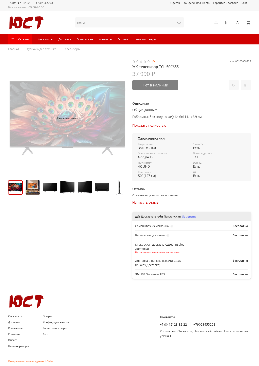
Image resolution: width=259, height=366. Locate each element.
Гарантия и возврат (225, 3)
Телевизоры (71, 49)
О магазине (85, 39)
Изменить (189, 216)
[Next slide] (121, 118)
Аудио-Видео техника (41, 49)
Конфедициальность (197, 3)
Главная (13, 49)
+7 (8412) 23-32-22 (19, 3)
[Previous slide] (14, 118)
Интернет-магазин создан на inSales (30, 361)
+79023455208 (44, 3)
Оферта (175, 3)
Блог (244, 3)
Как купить (45, 39)
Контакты (105, 39)
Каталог (23, 39)
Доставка (64, 39)
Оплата (123, 39)
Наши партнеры (145, 39)
